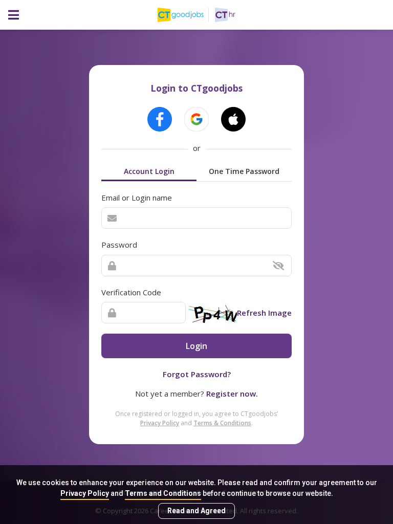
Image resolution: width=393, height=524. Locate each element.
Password (119, 244)
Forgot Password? (197, 374)
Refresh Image (264, 313)
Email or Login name (136, 197)
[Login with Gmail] (196, 119)
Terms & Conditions (222, 423)
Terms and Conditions (163, 493)
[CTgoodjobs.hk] (186, 15)
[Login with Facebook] (159, 119)
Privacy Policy (84, 493)
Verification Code (131, 292)
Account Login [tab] (149, 171)
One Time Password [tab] (244, 171)
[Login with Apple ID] (233, 119)
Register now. (232, 393)
